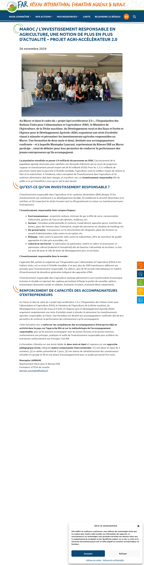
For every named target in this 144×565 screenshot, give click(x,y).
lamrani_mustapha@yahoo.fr (33, 370)
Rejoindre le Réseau (107, 16)
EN (126, 16)
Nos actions (43, 16)
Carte (86, 16)
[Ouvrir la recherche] (134, 17)
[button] (138, 525)
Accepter (88, 553)
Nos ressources (67, 16)
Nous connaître (19, 16)
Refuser (123, 553)
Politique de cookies (93, 560)
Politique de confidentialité (113, 560)
